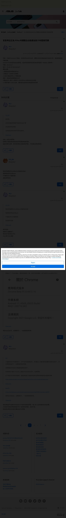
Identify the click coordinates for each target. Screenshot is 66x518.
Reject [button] (33, 262)
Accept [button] (33, 266)
